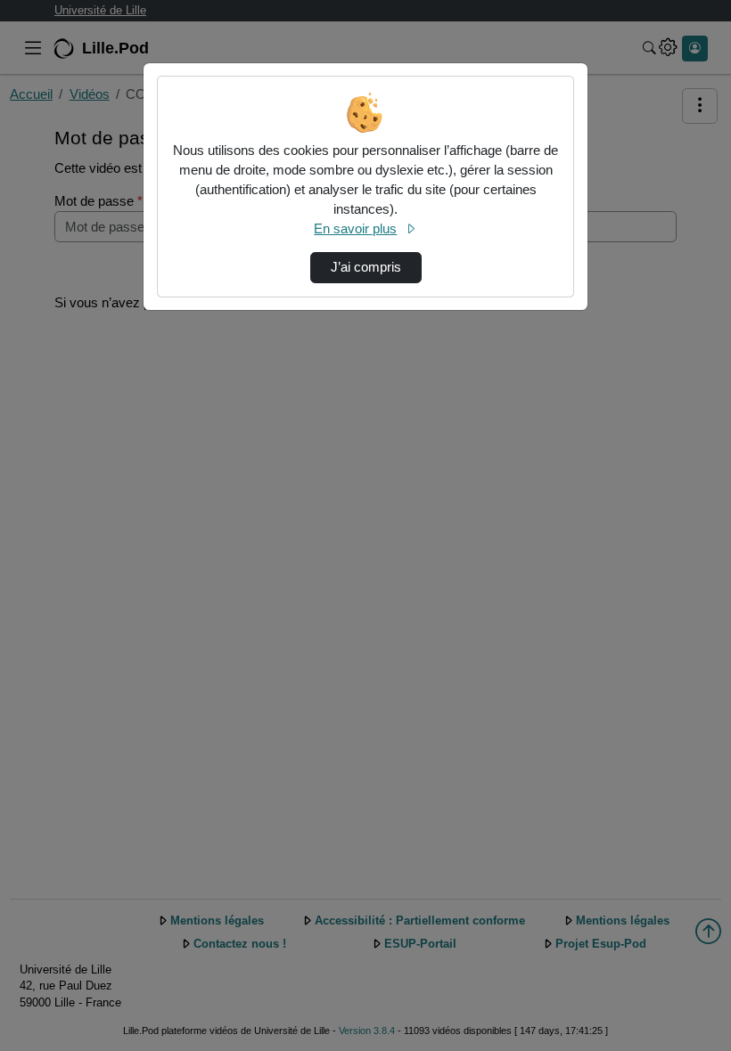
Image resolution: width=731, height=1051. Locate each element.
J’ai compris (366, 267)
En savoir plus (355, 229)
